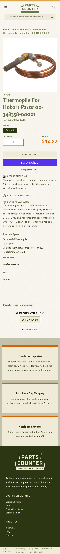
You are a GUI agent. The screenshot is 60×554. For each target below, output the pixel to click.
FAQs (8, 506)
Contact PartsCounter (15, 509)
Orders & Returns (13, 502)
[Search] (52, 17)
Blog (8, 532)
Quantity (7, 136)
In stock (10, 130)
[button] (6, 7)
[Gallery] (30, 65)
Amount (46, 137)
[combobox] (30, 17)
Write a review (30, 320)
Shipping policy (21, 552)
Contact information (36, 552)
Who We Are (11, 528)
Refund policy (20, 549)
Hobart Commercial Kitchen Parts (29, 30)
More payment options (30, 170)
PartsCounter (7, 552)
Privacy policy (33, 549)
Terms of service (46, 549)
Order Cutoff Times (14, 513)
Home (6, 30)
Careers (9, 535)
